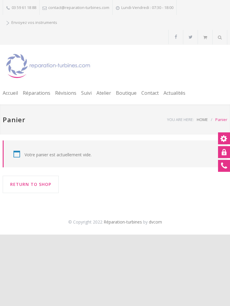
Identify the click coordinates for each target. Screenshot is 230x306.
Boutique (126, 93)
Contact (150, 93)
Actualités (174, 93)
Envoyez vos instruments (34, 22)
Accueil (10, 93)
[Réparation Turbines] (48, 66)
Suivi (86, 93)
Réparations (36, 93)
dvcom (155, 222)
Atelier (103, 93)
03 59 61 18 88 (24, 7)
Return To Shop (30, 184)
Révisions (65, 93)
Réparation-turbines (123, 222)
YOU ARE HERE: (180, 119)
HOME (202, 119)
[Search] (220, 37)
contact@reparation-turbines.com (78, 7)
